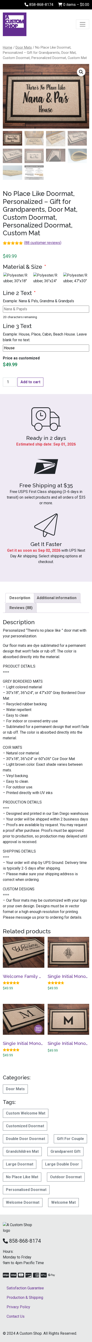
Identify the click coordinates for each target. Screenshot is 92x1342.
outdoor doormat (66, 1177)
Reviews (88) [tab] (21, 608)
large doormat (19, 1164)
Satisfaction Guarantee (25, 1288)
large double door (62, 1164)
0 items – (75, 4)
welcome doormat (22, 1202)
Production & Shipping (25, 1297)
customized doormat (25, 1126)
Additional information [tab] (56, 598)
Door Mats (24, 47)
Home (7, 47)
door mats (15, 1089)
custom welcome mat (25, 1113)
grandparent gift (65, 1151)
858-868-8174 (40, 4)
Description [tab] (19, 598)
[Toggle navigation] (82, 24)
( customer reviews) (42, 242)
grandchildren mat (22, 1151)
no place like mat (22, 1177)
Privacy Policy (18, 1307)
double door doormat (25, 1138)
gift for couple (70, 1138)
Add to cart (30, 382)
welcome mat (63, 1202)
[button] (81, 72)
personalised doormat (26, 1189)
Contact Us (16, 1316)
